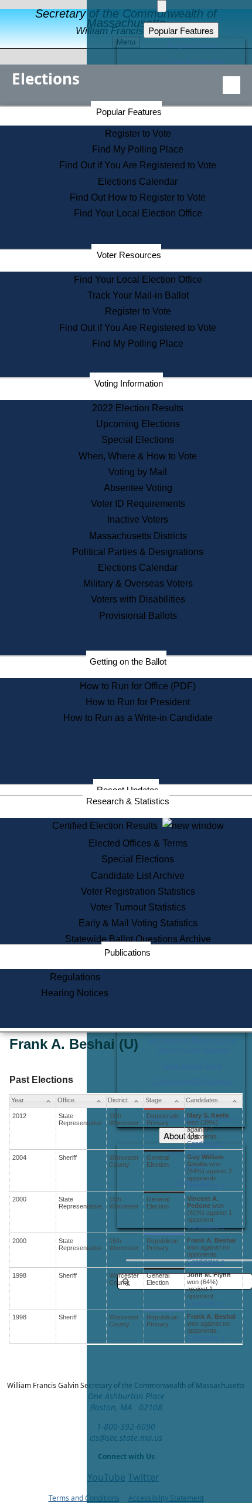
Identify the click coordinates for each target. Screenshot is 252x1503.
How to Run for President (138, 702)
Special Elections (137, 440)
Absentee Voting (138, 488)
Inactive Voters (137, 519)
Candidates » (205, 1143)
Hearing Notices (74, 993)
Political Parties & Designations (137, 552)
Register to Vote (138, 133)
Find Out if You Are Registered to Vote (137, 165)
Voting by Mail (137, 472)
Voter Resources (129, 255)
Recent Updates (128, 790)
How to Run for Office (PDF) (138, 686)
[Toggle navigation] (231, 85)
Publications (127, 952)
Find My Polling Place (137, 149)
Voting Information (128, 383)
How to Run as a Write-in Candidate (138, 718)
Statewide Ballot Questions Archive (138, 939)
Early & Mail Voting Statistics (138, 923)
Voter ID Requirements (138, 504)
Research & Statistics (127, 801)
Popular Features (129, 112)
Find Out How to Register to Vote (138, 197)
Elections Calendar (138, 182)
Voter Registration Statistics (138, 891)
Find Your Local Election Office (138, 213)
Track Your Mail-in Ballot (138, 295)
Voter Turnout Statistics (138, 907)
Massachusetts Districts (138, 536)
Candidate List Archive (138, 876)
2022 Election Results (137, 408)
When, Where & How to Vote (138, 456)
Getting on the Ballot (128, 661)
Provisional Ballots (138, 616)
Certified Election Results (107, 826)
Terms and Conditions (84, 1498)
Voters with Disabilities (138, 599)
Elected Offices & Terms (138, 843)
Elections (46, 78)
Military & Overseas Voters (138, 583)
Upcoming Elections (138, 424)
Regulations (75, 977)
